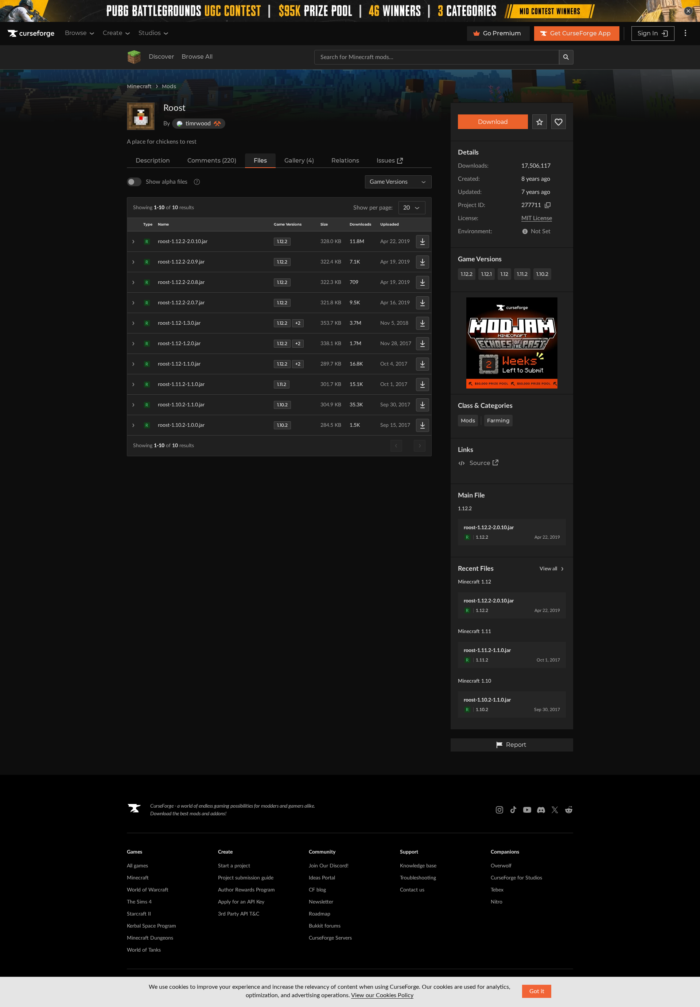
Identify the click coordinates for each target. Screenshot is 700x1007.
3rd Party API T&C (238, 914)
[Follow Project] (558, 121)
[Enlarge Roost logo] (141, 116)
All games (137, 866)
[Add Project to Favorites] (539, 121)
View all (548, 568)
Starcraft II (139, 914)
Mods (169, 86)
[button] (279, 241)
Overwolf (501, 866)
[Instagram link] (499, 809)
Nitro (496, 902)
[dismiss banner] (688, 11)
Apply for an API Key (241, 902)
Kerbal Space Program (151, 926)
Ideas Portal (322, 878)
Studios (150, 33)
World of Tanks (144, 950)
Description (153, 160)
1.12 (504, 274)
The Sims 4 (139, 902)
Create (112, 33)
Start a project (234, 866)
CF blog (317, 890)
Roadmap (319, 914)
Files (260, 160)
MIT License (536, 218)
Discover (161, 56)
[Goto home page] (31, 33)
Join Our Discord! (329, 866)
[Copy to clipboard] (547, 205)
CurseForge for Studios (516, 878)
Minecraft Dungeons (150, 938)
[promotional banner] (350, 11)
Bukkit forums (325, 926)
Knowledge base (418, 866)
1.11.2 (522, 274)
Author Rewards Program (246, 890)
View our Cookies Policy (382, 995)
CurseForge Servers (330, 938)
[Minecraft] (134, 57)
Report (516, 744)
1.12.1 (486, 274)
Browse (76, 33)
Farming (498, 420)
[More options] (685, 33)
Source (480, 463)
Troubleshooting (418, 878)
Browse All (197, 56)
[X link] (555, 809)
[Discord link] (541, 809)
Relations (345, 160)
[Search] (566, 57)
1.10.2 (542, 274)
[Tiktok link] (513, 809)
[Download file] (422, 241)
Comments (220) (211, 160)
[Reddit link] (568, 809)
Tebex (497, 890)
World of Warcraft (147, 890)
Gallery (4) (299, 160)
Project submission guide (245, 878)
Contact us (412, 890)
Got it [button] (536, 991)
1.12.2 (466, 274)
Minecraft (139, 86)
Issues (386, 160)
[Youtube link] (527, 809)
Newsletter (321, 902)
